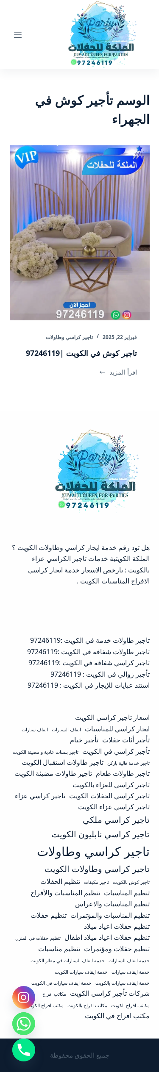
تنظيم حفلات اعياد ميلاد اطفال (107, 937)
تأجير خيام (84, 739)
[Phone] (23, 1050)
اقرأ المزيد (120, 373)
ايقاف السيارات (66, 730)
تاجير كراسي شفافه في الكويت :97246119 (89, 662)
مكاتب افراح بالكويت (87, 1005)
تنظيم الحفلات (60, 881)
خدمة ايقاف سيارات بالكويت (122, 983)
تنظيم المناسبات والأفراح (65, 892)
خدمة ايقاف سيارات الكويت (81, 972)
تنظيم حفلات (49, 915)
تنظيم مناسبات (59, 948)
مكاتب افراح (54, 994)
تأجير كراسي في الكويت (116, 751)
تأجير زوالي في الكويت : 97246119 (100, 674)
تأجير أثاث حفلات (126, 739)
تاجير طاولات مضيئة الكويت (53, 773)
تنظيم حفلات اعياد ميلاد (117, 926)
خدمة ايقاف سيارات (131, 972)
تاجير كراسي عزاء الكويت (114, 806)
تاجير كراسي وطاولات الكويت (97, 869)
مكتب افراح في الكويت (117, 1015)
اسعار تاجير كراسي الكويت (112, 717)
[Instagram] (23, 997)
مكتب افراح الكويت (45, 1005)
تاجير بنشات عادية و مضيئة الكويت (45, 752)
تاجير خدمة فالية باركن (128, 763)
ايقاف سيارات (35, 730)
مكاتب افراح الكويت (130, 1005)
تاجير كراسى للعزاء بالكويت (111, 784)
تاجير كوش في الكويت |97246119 (81, 353)
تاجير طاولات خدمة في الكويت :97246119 (90, 640)
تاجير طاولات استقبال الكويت (62, 762)
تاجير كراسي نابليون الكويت (100, 834)
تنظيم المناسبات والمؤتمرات (110, 915)
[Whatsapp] (23, 1023)
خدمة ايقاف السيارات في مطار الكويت (68, 961)
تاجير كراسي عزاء (40, 795)
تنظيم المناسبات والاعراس (112, 903)
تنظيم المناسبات (127, 892)
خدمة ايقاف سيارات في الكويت (61, 983)
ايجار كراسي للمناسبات (117, 728)
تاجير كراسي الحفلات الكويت (109, 795)
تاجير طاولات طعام (123, 773)
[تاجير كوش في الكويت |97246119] (80, 232)
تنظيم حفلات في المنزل (38, 938)
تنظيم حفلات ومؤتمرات (117, 948)
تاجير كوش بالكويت (131, 882)
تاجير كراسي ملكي (116, 819)
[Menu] (18, 35)
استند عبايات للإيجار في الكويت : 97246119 (89, 685)
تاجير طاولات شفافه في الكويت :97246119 (88, 651)
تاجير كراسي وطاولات (69, 337)
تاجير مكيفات (96, 882)
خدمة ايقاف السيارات (129, 961)
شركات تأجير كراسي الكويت (110, 993)
